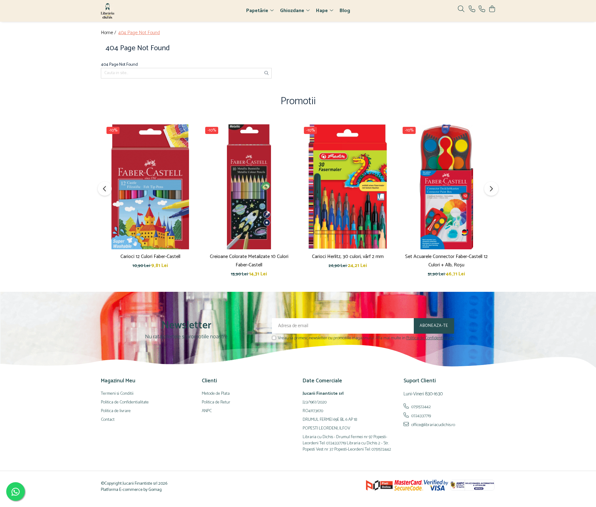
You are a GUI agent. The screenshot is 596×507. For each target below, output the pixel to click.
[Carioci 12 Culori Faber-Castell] (150, 186)
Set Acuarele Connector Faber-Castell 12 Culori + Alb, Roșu (446, 260)
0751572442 (420, 406)
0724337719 (420, 415)
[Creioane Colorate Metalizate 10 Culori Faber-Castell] (249, 186)
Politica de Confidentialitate (430, 338)
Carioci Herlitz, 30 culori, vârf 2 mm (348, 256)
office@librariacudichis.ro (432, 424)
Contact (108, 420)
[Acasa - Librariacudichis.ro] (136, 11)
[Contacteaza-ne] (472, 9)
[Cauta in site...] (461, 9)
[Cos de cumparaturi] (492, 9)
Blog (345, 11)
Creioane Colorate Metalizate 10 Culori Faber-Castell (249, 260)
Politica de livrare (116, 411)
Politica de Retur (216, 402)
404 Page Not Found (139, 33)
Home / (109, 33)
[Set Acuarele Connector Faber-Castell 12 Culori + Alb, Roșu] (446, 186)
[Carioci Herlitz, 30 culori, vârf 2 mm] (347, 186)
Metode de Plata (216, 394)
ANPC (207, 411)
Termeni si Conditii (117, 394)
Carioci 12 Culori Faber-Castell (150, 256)
